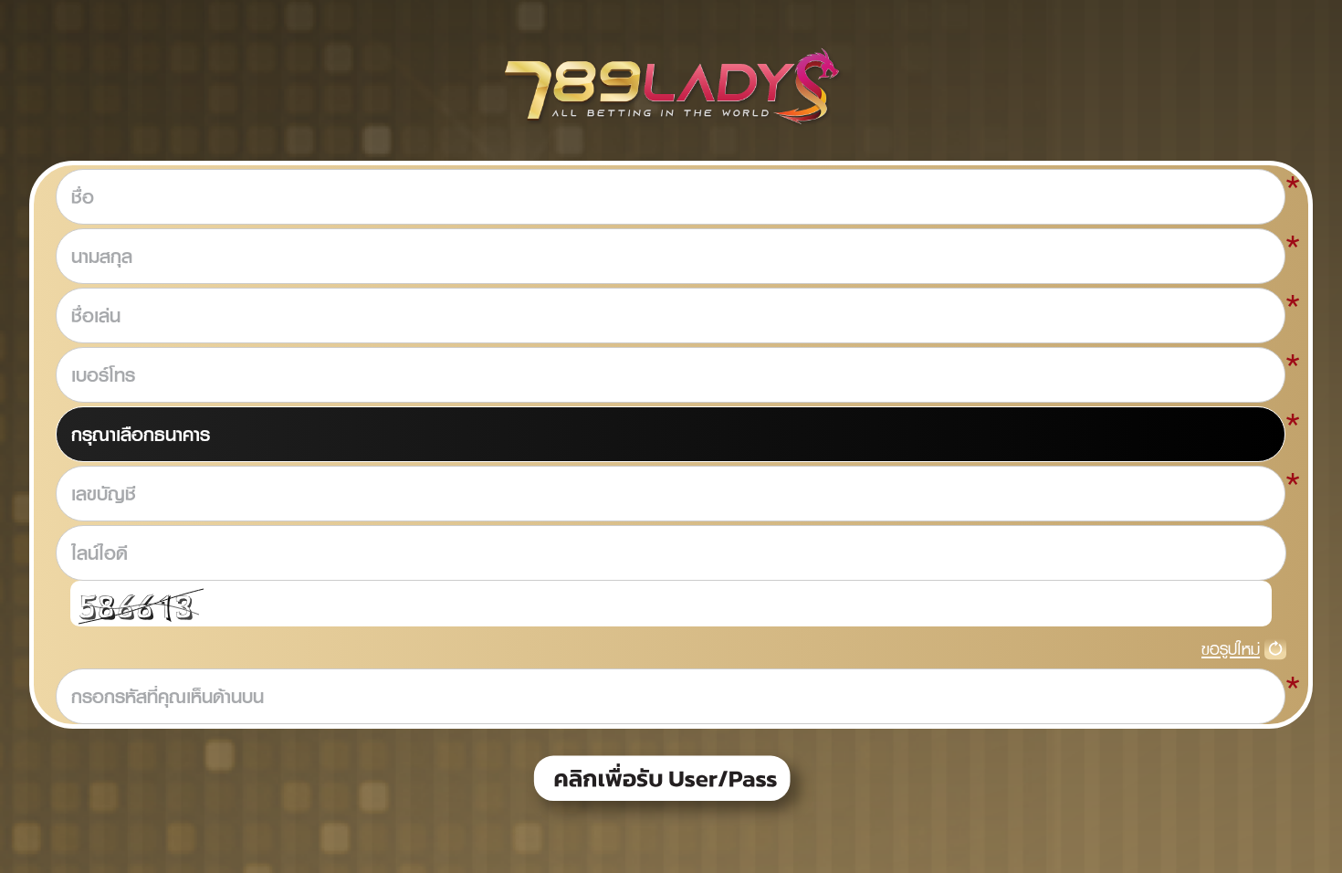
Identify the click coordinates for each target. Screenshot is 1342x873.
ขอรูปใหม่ (1230, 649)
